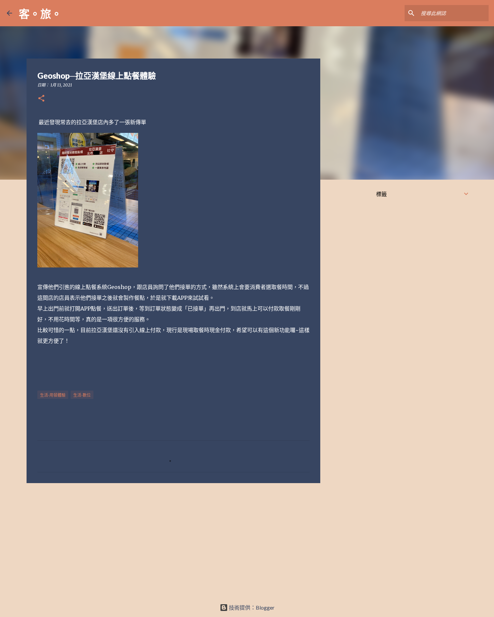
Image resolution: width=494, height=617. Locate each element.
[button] (41, 98)
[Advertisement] (173, 540)
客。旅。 (40, 13)
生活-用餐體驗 (53, 395)
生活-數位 (82, 395)
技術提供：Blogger (251, 607)
